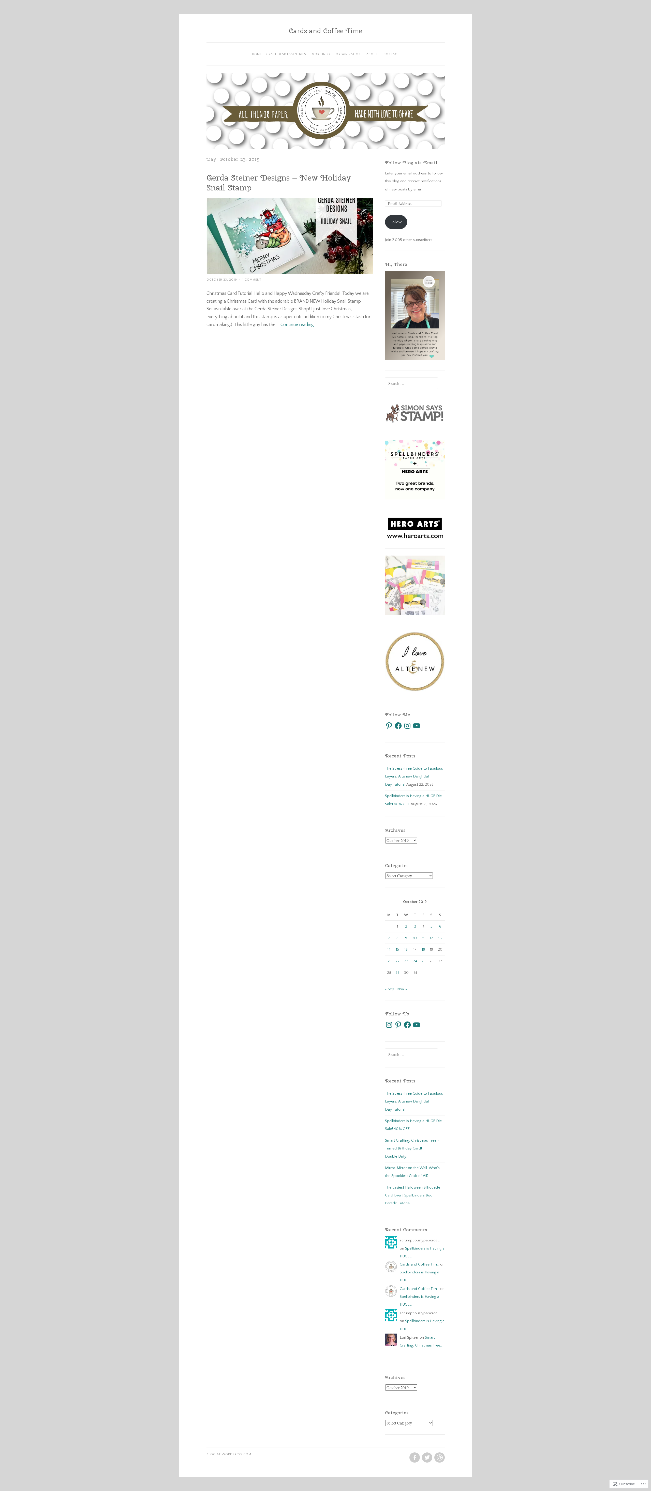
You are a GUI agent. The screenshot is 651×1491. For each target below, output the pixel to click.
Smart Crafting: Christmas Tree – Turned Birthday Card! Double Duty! (412, 1148)
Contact (391, 54)
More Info (321, 54)
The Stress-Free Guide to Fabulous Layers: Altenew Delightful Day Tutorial (414, 776)
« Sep (389, 989)
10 (415, 938)
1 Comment (251, 279)
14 (389, 949)
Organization (348, 54)
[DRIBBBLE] (439, 1458)
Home (257, 54)
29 (397, 972)
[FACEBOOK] (414, 1458)
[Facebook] (398, 726)
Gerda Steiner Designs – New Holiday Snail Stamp (278, 182)
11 (423, 938)
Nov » (402, 989)
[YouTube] (416, 726)
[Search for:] (411, 384)
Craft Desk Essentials (286, 54)
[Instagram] (407, 726)
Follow (396, 222)
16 (406, 949)
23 (406, 961)
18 (423, 949)
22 (397, 961)
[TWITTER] (426, 1458)
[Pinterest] (389, 726)
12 (431, 938)
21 (389, 961)
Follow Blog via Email (411, 163)
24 (415, 961)
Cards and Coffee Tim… (419, 1264)
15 (397, 949)
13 (440, 938)
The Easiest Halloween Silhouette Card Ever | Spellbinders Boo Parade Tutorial (412, 1195)
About (372, 54)
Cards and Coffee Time (325, 30)
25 (423, 961)
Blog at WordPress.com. (229, 1454)
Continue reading (297, 324)
